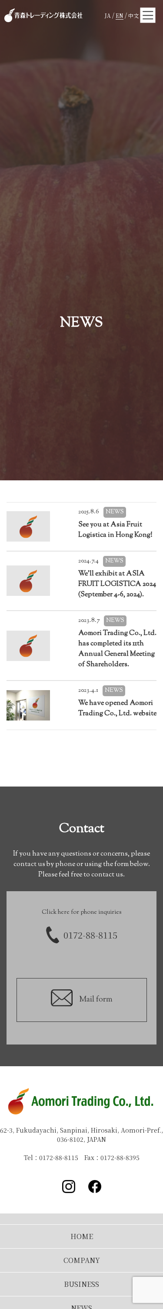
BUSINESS (81, 1284)
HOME (81, 1236)
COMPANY (81, 1260)
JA (108, 15)
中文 (133, 15)
